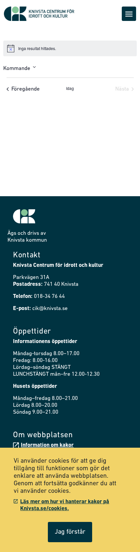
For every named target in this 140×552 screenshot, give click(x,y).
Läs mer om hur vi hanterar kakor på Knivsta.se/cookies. (64, 505)
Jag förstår (70, 532)
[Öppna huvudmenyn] (129, 14)
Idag (70, 88)
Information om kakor (47, 445)
